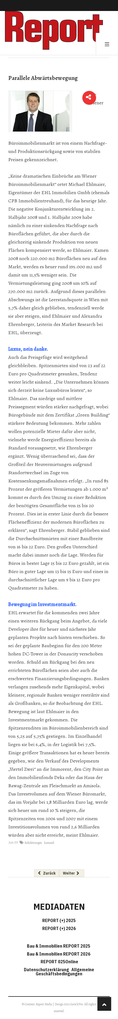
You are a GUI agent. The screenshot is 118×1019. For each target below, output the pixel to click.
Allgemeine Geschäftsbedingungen (65, 971)
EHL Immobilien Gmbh (65, 192)
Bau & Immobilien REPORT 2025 (58, 946)
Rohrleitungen (33, 843)
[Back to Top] (104, 1004)
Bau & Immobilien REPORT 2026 (58, 954)
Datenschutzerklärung (47, 969)
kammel (49, 843)
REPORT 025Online (59, 961)
